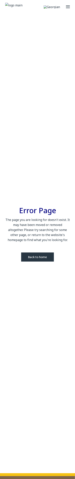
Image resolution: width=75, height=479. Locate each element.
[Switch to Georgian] (52, 7)
